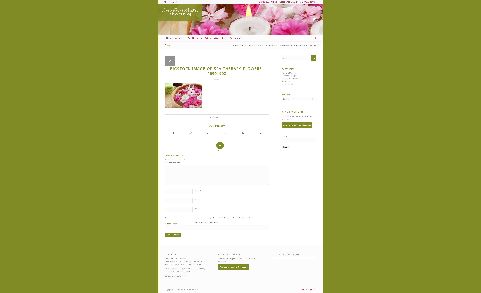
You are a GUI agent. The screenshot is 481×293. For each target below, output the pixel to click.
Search (284, 137)
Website (198, 209)
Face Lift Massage (289, 73)
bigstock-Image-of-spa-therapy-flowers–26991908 (217, 71)
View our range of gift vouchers (297, 125)
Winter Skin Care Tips (274, 45)
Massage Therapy (289, 76)
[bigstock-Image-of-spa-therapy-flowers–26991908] (170, 61)
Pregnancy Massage (290, 78)
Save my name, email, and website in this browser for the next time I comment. (222, 218)
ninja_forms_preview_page (256, 45)
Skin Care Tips (287, 84)
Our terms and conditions (175, 276)
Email (197, 200)
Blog (167, 45)
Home (244, 45)
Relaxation (286, 81)
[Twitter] (165, 2)
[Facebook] (169, 2)
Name (198, 191)
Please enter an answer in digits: (206, 222)
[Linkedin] (173, 2)
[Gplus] (177, 2)
